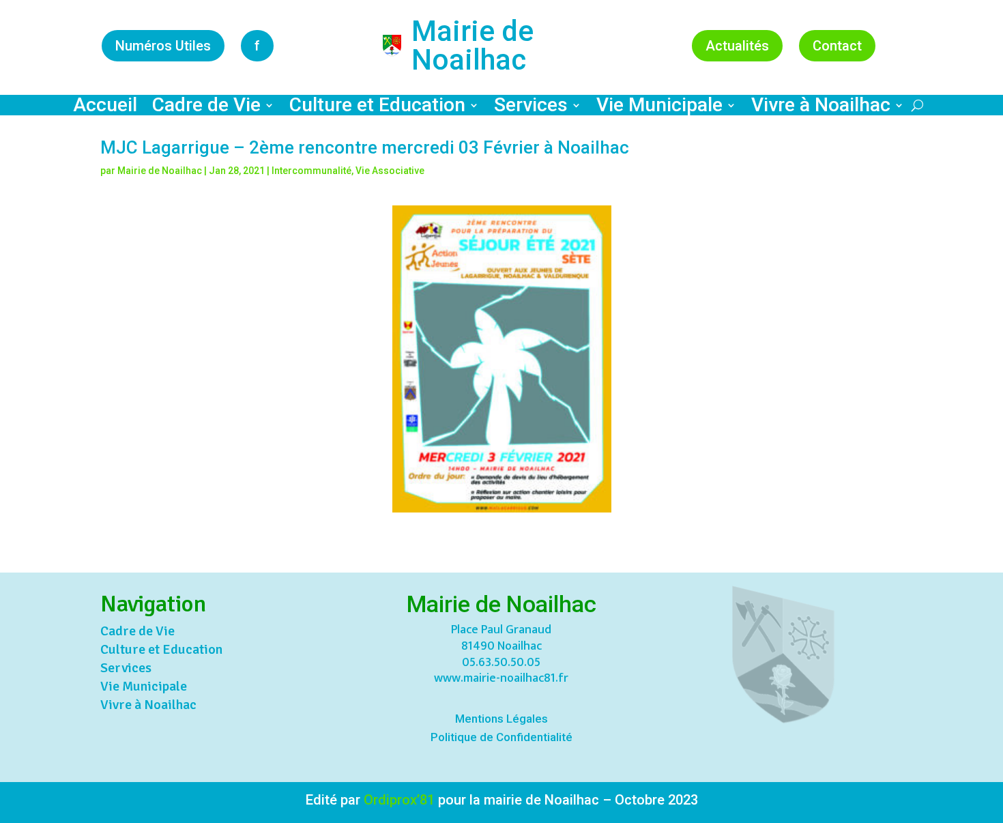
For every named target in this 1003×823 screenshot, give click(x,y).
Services (531, 107)
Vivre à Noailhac (820, 107)
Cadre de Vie (206, 107)
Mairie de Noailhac (159, 170)
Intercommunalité (311, 170)
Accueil (105, 107)
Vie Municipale (659, 107)
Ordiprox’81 (399, 800)
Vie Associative (389, 170)
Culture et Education (377, 107)
